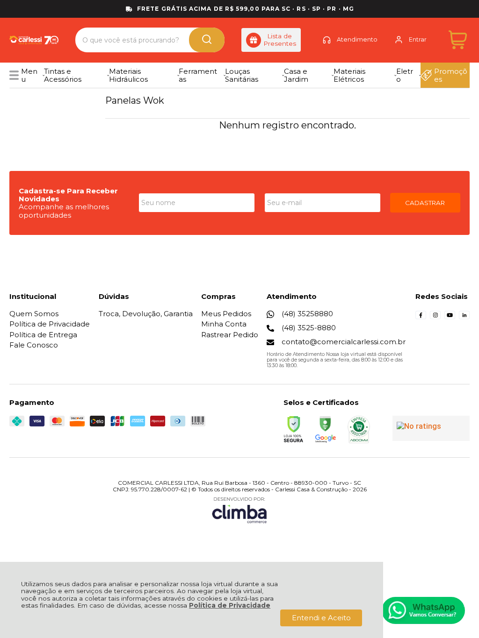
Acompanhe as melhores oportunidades (64, 210)
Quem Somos (33, 313)
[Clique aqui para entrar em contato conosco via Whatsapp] (423, 610)
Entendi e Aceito (321, 617)
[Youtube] (449, 317)
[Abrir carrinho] (458, 40)
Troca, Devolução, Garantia (146, 313)
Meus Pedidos (226, 313)
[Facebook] (420, 317)
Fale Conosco (33, 344)
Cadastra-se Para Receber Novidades (68, 194)
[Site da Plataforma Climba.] (239, 510)
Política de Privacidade (229, 605)
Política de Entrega (43, 334)
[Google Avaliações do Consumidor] (431, 428)
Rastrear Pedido (229, 334)
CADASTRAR (425, 202)
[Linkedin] (464, 317)
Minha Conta (224, 323)
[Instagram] (435, 317)
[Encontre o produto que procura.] (207, 40)
